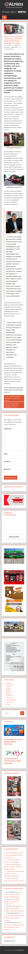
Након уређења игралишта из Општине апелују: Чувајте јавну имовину (14, 908)
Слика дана (9, 702)
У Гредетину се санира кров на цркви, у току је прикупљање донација (14, 873)
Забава (8, 688)
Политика (9, 697)
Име (6, 454)
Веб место (7, 469)
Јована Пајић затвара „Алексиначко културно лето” (11, 901)
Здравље (8, 690)
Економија (9, 686)
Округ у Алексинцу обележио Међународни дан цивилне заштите (13, 398)
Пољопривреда (11, 700)
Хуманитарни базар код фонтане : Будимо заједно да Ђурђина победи (13, 866)
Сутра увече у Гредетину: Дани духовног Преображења (12, 894)
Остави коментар (8, 49)
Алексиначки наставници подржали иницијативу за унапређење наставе (12, 405)
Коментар (8, 429)
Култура (8, 693)
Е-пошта (7, 461)
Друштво (15, 47)
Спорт (8, 704)
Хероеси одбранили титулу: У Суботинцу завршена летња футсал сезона (13, 855)
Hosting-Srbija (20, 950)
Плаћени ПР (9, 695)
